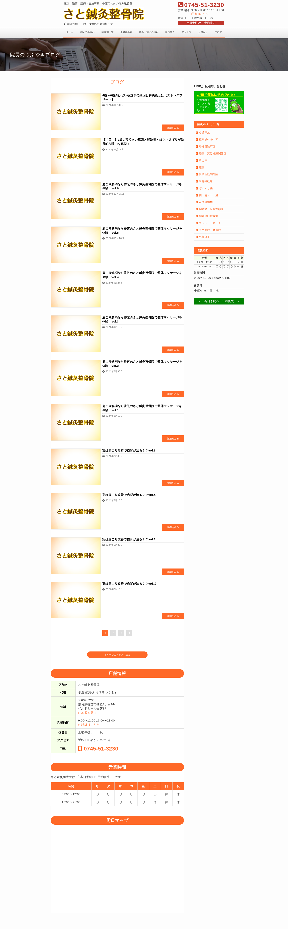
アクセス (186, 32)
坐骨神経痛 (206, 181)
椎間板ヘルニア (208, 139)
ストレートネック (210, 223)
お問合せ (203, 32)
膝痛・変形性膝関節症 (212, 153)
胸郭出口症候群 (208, 216)
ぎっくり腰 (206, 188)
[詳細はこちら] (200, 13)
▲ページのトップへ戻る (117, 655)
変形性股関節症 (208, 174)
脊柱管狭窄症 (207, 146)
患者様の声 (126, 32)
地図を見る (89, 712)
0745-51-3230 (100, 748)
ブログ (218, 32)
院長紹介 (170, 32)
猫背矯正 (204, 237)
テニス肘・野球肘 (210, 230)
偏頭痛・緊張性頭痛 (211, 209)
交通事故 (204, 132)
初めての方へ (87, 32)
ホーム (70, 32)
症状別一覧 (108, 32)
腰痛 (201, 167)
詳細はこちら (90, 724)
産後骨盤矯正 (207, 202)
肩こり (203, 160)
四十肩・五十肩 (208, 195)
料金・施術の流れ (148, 32)
